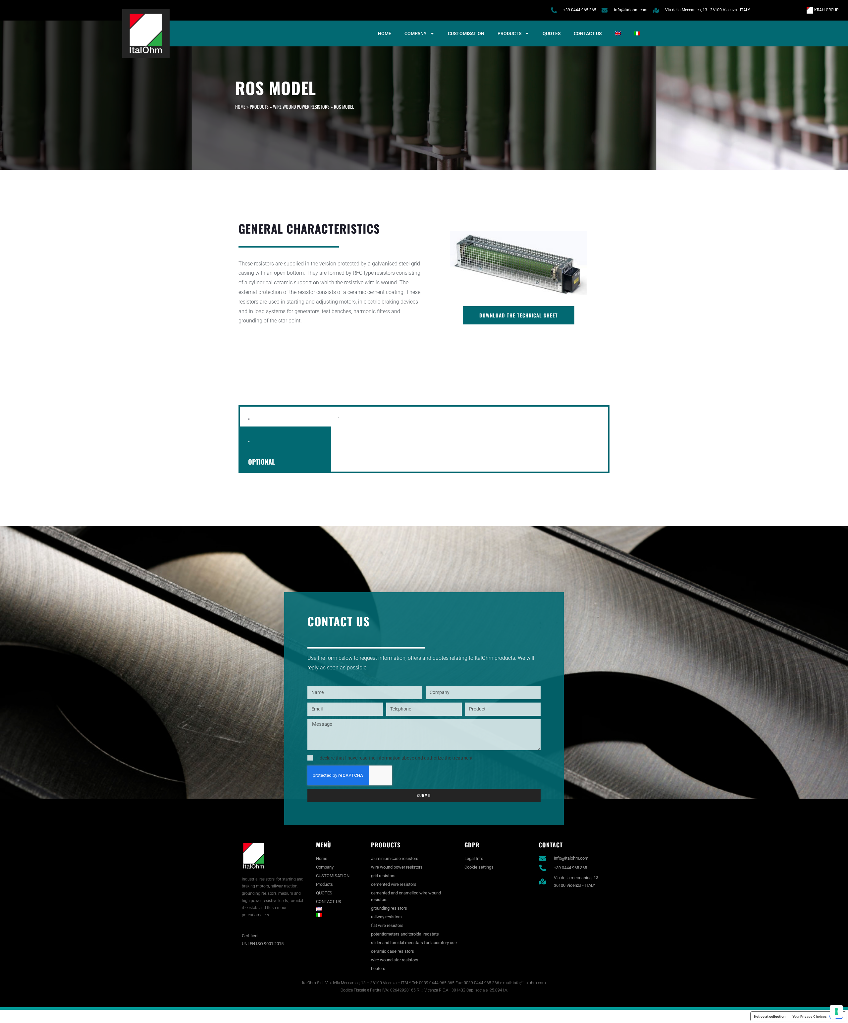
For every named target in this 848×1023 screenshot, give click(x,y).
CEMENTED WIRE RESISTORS (393, 884)
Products (509, 33)
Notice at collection (769, 1016)
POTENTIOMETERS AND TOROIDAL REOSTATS (405, 934)
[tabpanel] (469, 420)
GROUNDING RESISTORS (389, 908)
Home (384, 33)
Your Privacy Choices (809, 1016)
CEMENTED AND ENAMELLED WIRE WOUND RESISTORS (406, 896)
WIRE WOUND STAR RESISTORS (394, 959)
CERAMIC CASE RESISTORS (392, 951)
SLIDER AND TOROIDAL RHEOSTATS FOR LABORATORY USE (414, 942)
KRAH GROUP (826, 10)
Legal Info (473, 858)
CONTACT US (588, 33)
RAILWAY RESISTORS (386, 916)
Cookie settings (479, 867)
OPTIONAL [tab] (261, 462)
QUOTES (551, 33)
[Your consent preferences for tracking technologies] (836, 1011)
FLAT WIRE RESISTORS (387, 925)
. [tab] (249, 417)
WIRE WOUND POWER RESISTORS (301, 106)
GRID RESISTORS (383, 875)
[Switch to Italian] (637, 33)
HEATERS (378, 968)
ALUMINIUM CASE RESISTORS (394, 858)
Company (415, 33)
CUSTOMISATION (466, 33)
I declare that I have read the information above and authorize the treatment (395, 758)
